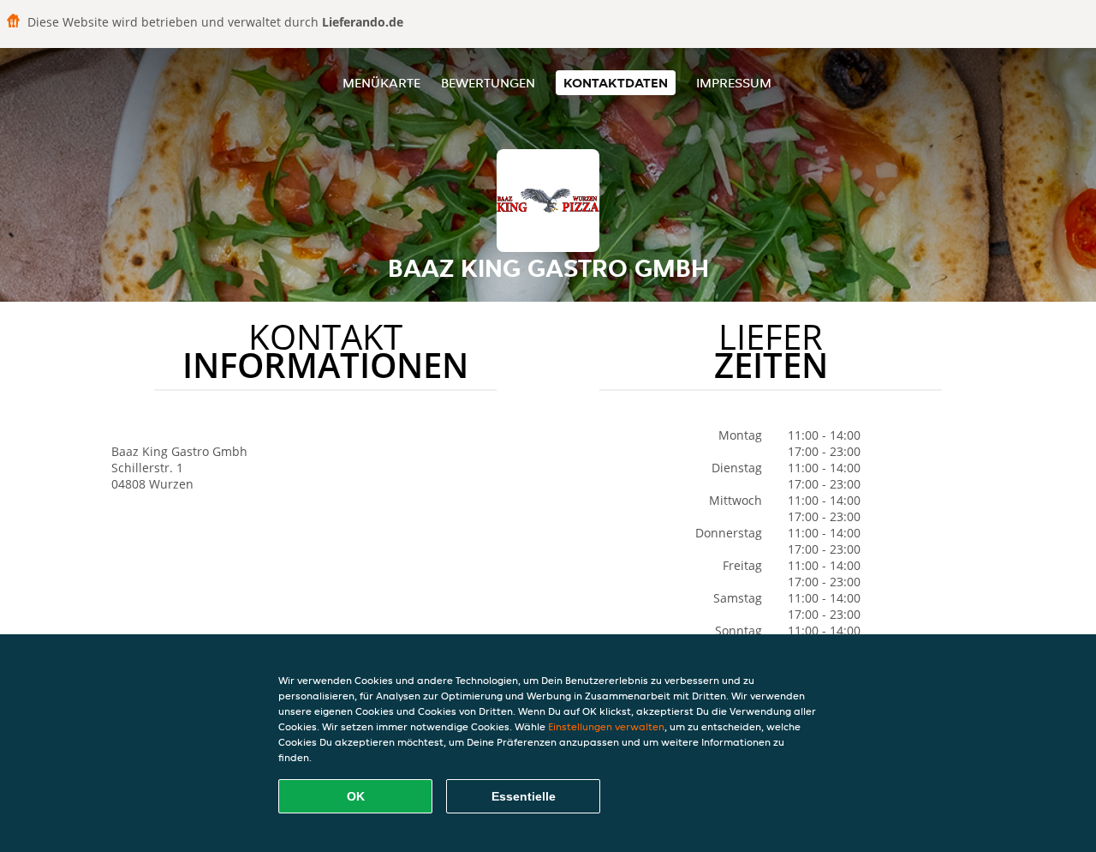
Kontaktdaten (615, 83)
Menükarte (381, 83)
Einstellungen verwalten (606, 726)
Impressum (733, 83)
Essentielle (523, 796)
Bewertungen (488, 83)
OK (356, 796)
